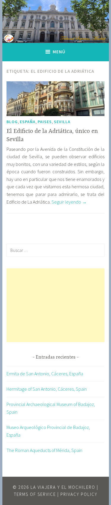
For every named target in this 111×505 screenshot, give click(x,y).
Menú (59, 52)
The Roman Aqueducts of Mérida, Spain (44, 450)
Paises (45, 121)
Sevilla (62, 121)
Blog (12, 121)
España (28, 121)
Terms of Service (35, 494)
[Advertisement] (55, 305)
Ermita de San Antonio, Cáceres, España (45, 374)
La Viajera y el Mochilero (62, 487)
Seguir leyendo (69, 202)
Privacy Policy (78, 494)
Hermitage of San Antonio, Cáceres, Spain (47, 389)
